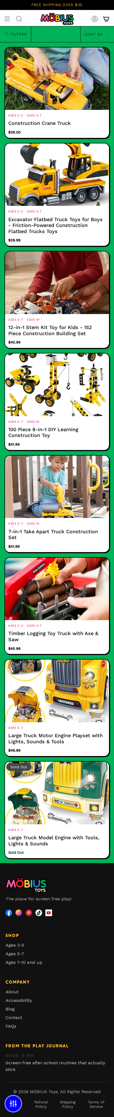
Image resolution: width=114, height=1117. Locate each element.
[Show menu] (7, 18)
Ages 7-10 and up (24, 962)
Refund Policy (41, 1104)
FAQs (11, 1026)
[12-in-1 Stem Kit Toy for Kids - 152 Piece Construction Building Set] (57, 282)
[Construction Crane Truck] (57, 78)
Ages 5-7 (15, 953)
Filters (18, 34)
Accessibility (19, 1000)
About (12, 991)
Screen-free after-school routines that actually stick (55, 1062)
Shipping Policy (68, 1104)
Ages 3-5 (15, 945)
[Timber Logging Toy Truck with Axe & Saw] (57, 589)
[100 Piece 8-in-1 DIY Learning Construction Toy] (57, 384)
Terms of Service (96, 1104)
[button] (13, 1104)
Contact (14, 1017)
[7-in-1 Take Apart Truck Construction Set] (57, 487)
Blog (10, 1009)
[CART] (106, 18)
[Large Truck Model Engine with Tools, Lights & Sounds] (57, 793)
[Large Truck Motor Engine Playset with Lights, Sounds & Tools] (57, 690)
